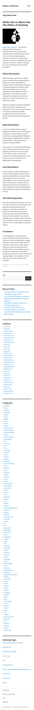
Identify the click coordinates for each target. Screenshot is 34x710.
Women (6, 626)
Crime (6, 454)
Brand (6, 434)
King (5, 534)
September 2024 (9, 366)
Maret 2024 (7, 380)
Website (6, 623)
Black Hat (17, 264)
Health (6, 503)
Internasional (8, 517)
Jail (5, 523)
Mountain (7, 548)
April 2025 (7, 351)
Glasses (6, 492)
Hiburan (6, 510)
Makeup (6, 546)
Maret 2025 (7, 353)
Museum (7, 552)
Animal (6, 410)
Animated (7, 412)
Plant (6, 566)
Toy (5, 612)
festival (6, 477)
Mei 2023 (7, 386)
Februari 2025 (8, 355)
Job (5, 526)
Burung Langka (9, 437)
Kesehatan (7, 532)
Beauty (6, 423)
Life (5, 543)
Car (5, 441)
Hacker (12, 264)
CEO (5, 446)
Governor (7, 497)
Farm (6, 470)
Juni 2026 (7, 326)
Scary (6, 588)
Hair (5, 501)
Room (6, 581)
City (5, 448)
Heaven (6, 506)
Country (6, 452)
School (6, 590)
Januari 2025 (8, 358)
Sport (6, 603)
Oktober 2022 (8, 393)
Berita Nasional (9, 430)
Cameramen (8, 439)
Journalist (7, 528)
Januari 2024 (8, 384)
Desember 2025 (9, 335)
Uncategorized (8, 617)
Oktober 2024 (8, 364)
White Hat (5, 266)
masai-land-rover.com (10, 47)
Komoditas (7, 537)
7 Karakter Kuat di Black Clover (14, 307)
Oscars (6, 561)
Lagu (5, 541)
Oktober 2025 (8, 340)
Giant (6, 490)
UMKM (6, 614)
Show (6, 597)
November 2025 (9, 338)
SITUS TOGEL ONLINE (10, 651)
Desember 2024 (9, 360)
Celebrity (7, 443)
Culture (6, 457)
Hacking (26, 264)
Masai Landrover (10, 6)
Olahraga (7, 559)
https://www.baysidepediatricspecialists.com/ (17, 669)
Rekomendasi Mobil (10, 574)
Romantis (7, 579)
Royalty (6, 586)
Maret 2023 (7, 389)
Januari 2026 (8, 333)
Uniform (6, 619)
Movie (6, 550)
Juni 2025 (7, 346)
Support (6, 606)
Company (7, 450)
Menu (29, 5)
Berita (6, 426)
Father (6, 474)
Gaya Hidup (7, 486)
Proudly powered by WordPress (20, 707)
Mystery (6, 554)
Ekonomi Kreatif (9, 463)
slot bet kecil (7, 674)
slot (4, 660)
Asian (6, 417)
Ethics (22, 264)
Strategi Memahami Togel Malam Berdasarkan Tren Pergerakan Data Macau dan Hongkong (17, 312)
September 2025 (9, 342)
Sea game (7, 592)
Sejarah (6, 594)
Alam (5, 408)
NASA (6, 557)
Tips (5, 610)
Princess (6, 568)
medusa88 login (8, 665)
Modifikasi (6, 690)
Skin (5, 599)
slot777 (5, 683)
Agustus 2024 (8, 369)
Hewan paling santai (10, 508)
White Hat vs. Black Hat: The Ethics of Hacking (17, 23)
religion (6, 577)
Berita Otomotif (9, 432)
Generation (7, 488)
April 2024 (7, 378)
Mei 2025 (7, 349)
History (6, 512)
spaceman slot (7, 647)
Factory (6, 468)
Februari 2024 (8, 382)
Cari (4, 275)
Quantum (7, 572)
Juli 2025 (7, 344)
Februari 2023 (8, 391)
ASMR (6, 419)
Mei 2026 (7, 329)
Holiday (6, 514)
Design (6, 459)
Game (6, 481)
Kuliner (6, 539)
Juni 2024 (7, 373)
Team (6, 608)
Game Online (8, 483)
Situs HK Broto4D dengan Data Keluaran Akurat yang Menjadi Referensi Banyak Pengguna (17, 299)
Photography (8, 563)
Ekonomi (7, 461)
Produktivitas (8, 570)
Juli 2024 (7, 371)
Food (5, 479)
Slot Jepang (7, 601)
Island (6, 521)
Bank (5, 421)
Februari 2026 (8, 331)
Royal (6, 583)
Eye (5, 466)
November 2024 (9, 362)
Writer (6, 628)
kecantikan (7, 530)
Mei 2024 (7, 375)
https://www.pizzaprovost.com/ (13, 643)
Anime (6, 414)
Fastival (6, 472)
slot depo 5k (6, 678)
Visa (5, 621)
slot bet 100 (6, 656)
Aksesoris (7, 406)
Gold (5, 494)
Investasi (7, 519)
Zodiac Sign (7, 630)
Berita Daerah (8, 428)
